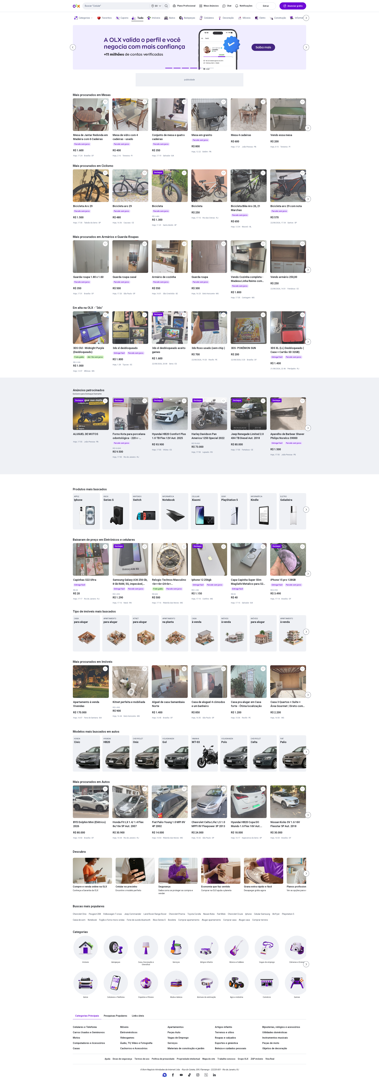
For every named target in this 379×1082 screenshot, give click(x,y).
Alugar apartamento (211, 920)
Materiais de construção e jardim (186, 1048)
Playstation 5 (288, 914)
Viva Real (269, 1059)
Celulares (209, 17)
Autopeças (189, 17)
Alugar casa (244, 920)
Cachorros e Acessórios (133, 1048)
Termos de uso (141, 1059)
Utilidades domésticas (274, 1032)
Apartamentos (176, 1027)
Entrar (266, 6)
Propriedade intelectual (188, 1059)
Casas (76, 1048)
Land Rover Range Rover (155, 914)
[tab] (87, 1016)
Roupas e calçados (225, 1037)
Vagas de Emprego (178, 1037)
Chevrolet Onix (79, 914)
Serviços (173, 1043)
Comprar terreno (260, 920)
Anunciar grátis (295, 6)
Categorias (84, 17)
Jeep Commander (132, 914)
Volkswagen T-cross (112, 914)
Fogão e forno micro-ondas (112, 920)
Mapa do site (208, 1059)
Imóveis (156, 17)
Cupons (124, 17)
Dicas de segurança (122, 1059)
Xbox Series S (159, 920)
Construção (280, 17)
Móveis (246, 17)
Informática (301, 17)
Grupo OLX (243, 1059)
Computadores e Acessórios (89, 1043)
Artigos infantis (223, 1027)
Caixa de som (79, 920)
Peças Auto (174, 1032)
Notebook (92, 920)
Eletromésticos (128, 1032)
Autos (172, 17)
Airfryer (276, 914)
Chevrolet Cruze (235, 914)
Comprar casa (229, 920)
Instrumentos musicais (275, 1037)
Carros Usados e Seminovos (89, 1032)
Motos (76, 1037)
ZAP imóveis (257, 1059)
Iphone (248, 914)
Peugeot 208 (95, 914)
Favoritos (107, 17)
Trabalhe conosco (226, 1059)
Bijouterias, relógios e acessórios (281, 1027)
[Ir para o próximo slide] (308, 128)
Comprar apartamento (188, 920)
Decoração (228, 17)
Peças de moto (270, 1043)
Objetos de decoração (274, 1048)
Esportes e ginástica (226, 1043)
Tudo (140, 17)
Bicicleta (172, 920)
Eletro (262, 17)
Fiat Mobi (221, 914)
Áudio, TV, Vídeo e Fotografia (136, 1043)
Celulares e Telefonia (85, 1027)
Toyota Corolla (194, 914)
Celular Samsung (262, 914)
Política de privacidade (163, 1059)
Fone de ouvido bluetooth (138, 920)
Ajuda (107, 1059)
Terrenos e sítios (224, 1032)
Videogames (127, 1037)
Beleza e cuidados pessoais (230, 1048)
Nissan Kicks (209, 914)
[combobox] (126, 5)
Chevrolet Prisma (177, 914)
